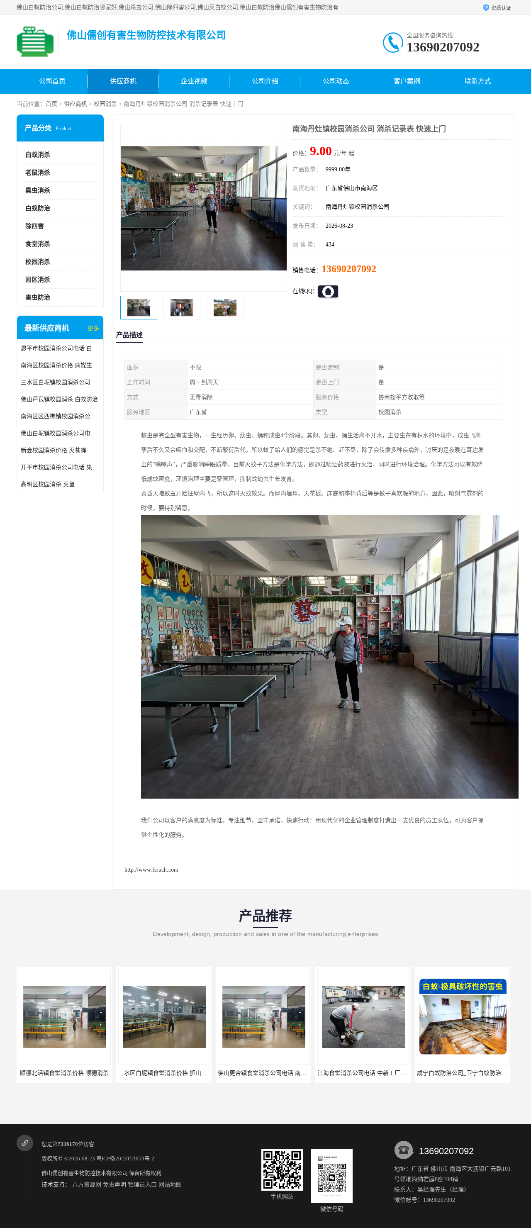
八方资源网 (86, 1185)
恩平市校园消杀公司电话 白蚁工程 (60, 348)
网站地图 (170, 1185)
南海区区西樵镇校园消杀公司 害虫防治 (60, 416)
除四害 (34, 226)
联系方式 (478, 81)
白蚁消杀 (37, 154)
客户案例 (407, 81)
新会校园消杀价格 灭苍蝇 (53, 450)
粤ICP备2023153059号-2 (125, 1158)
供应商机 (123, 81)
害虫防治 (37, 297)
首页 (51, 104)
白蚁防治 (37, 208)
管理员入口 (142, 1185)
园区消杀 (37, 279)
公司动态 (336, 81)
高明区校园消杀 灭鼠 (48, 484)
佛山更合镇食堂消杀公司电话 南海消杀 (268, 1073)
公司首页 (52, 81)
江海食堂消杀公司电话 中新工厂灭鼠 (364, 1073)
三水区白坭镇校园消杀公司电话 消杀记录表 (60, 382)
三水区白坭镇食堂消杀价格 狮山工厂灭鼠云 (174, 1073)
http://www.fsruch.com (151, 870)
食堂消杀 (37, 244)
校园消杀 (105, 104)
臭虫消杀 (37, 190)
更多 (93, 328)
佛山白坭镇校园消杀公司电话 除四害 (60, 433)
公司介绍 (265, 81)
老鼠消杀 (37, 172)
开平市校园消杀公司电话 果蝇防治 (60, 467)
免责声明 (114, 1185)
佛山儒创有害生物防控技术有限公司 (84, 1173)
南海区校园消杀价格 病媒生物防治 (60, 365)
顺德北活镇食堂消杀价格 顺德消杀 (64, 1073)
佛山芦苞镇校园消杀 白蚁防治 (59, 399)
